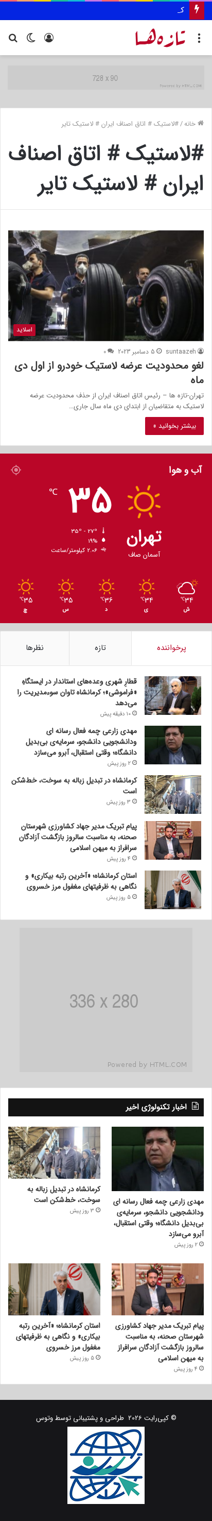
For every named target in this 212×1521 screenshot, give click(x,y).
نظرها (35, 648)
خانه (191, 124)
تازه (100, 648)
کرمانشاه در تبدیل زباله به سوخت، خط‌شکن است (106, 10)
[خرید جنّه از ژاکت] (106, 77)
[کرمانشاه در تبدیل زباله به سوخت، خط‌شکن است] (173, 794)
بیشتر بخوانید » (174, 426)
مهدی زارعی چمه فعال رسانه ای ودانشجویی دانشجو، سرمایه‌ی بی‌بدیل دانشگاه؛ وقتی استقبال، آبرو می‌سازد (81, 741)
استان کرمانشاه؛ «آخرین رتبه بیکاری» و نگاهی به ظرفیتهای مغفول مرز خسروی (81, 881)
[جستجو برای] (13, 41)
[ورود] (49, 41)
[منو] (199, 41)
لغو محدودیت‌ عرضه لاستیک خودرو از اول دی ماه (109, 373)
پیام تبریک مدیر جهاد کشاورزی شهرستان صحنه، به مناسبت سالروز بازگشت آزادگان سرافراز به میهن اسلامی (78, 837)
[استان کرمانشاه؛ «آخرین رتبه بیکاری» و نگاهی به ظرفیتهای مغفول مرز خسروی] (173, 890)
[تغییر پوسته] (31, 41)
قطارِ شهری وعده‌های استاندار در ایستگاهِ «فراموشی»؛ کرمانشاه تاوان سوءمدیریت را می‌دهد (77, 692)
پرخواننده (171, 648)
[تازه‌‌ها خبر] (160, 37)
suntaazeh (181, 352)
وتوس (44, 1418)
